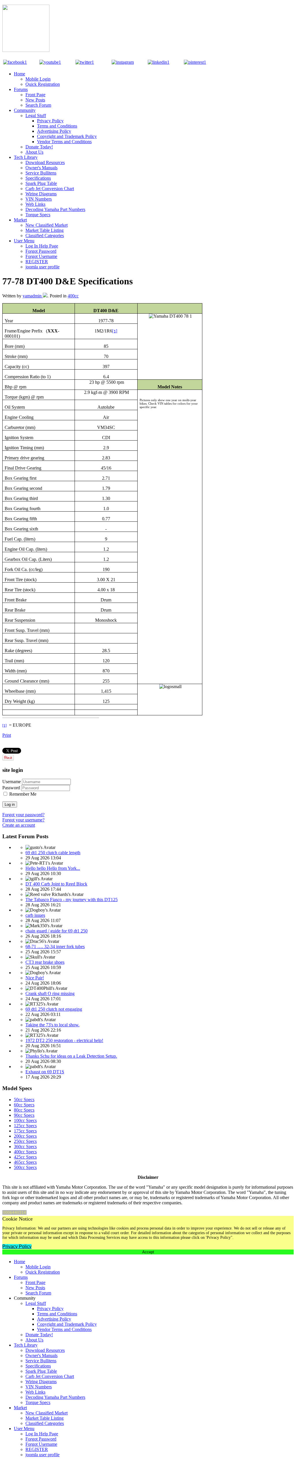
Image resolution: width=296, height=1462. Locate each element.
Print (6, 735)
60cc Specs (24, 1104)
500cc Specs (25, 1167)
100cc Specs (25, 1120)
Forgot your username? (23, 819)
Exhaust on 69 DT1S (44, 1071)
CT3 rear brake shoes (44, 962)
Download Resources (45, 162)
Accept (148, 1252)
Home (19, 73)
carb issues (35, 915)
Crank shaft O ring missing (50, 993)
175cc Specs (25, 1130)
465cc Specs (25, 1162)
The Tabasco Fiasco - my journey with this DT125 (71, 899)
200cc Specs (25, 1136)
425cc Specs (25, 1156)
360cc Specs (25, 1146)
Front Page (35, 94)
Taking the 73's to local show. (52, 1024)
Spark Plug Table (41, 183)
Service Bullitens (40, 172)
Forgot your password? (23, 814)
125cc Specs (25, 1125)
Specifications (38, 178)
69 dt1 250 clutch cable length (52, 852)
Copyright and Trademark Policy (67, 136)
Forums (21, 89)
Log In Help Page (41, 245)
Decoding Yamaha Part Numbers (55, 209)
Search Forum (38, 105)
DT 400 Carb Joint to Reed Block (56, 883)
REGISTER (36, 261)
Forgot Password (40, 251)
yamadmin (33, 295)
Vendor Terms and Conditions (64, 141)
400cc (73, 295)
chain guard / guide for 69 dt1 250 (56, 930)
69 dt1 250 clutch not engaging (53, 1009)
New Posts (35, 99)
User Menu (24, 240)
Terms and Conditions (57, 125)
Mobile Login (38, 79)
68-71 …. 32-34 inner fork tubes (55, 946)
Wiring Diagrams (41, 193)
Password (11, 787)
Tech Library (26, 157)
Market (20, 219)
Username (11, 781)
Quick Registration (42, 84)
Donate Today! (39, 146)
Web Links (35, 204)
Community (25, 110)
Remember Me (22, 794)
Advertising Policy (54, 131)
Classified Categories (44, 235)
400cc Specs (25, 1151)
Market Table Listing (44, 230)
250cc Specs (25, 1141)
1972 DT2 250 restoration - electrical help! (64, 1040)
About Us (34, 152)
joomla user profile (42, 266)
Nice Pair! (34, 977)
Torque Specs (37, 214)
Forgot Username (41, 256)
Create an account (18, 825)
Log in (10, 804)
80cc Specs (24, 1110)
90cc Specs (24, 1115)
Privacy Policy (50, 120)
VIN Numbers (38, 199)
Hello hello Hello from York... (52, 868)
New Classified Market (46, 225)
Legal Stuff (35, 115)
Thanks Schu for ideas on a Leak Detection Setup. (71, 1056)
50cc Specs (24, 1099)
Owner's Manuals (41, 167)
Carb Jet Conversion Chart (49, 188)
